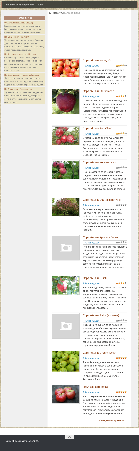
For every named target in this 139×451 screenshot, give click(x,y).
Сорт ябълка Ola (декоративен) (102, 199)
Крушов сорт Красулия (18, 37)
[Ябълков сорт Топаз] (65, 394)
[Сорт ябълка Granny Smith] (65, 361)
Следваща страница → (113, 420)
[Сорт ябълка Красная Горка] (65, 247)
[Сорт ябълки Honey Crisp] (65, 67)
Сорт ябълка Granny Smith (99, 352)
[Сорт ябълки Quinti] (65, 285)
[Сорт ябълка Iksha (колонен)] (65, 326)
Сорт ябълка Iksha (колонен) (101, 315)
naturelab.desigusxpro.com (20, 5)
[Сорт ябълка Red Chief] (65, 135)
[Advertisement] (89, 34)
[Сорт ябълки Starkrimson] (65, 101)
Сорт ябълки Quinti (95, 278)
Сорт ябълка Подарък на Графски (23, 75)
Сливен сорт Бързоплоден (19, 89)
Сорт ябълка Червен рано (99, 162)
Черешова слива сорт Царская (21, 54)
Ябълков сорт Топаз (95, 386)
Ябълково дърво (91, 66)
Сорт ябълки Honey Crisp (98, 60)
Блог (40, 5)
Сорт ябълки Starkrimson (98, 91)
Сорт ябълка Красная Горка (100, 237)
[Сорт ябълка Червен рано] (65, 169)
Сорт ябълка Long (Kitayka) (20, 23)
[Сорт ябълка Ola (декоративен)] (65, 207)
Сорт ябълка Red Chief (97, 128)
